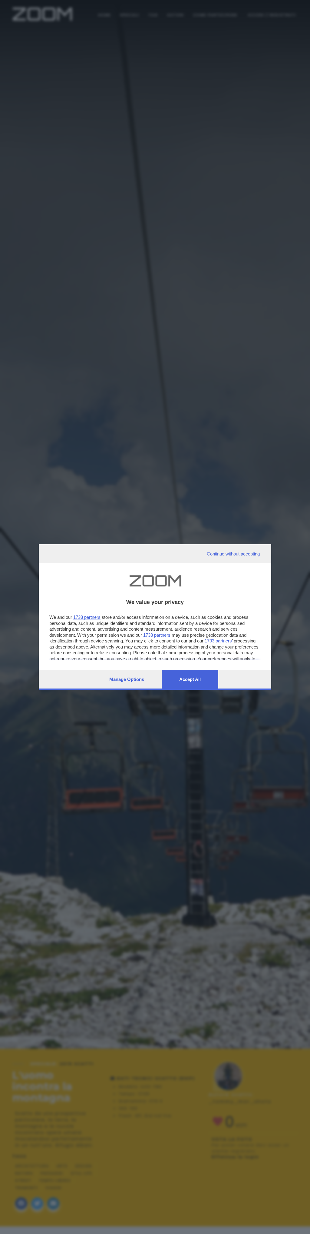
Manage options (126, 679)
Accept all (190, 679)
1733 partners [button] (87, 617)
